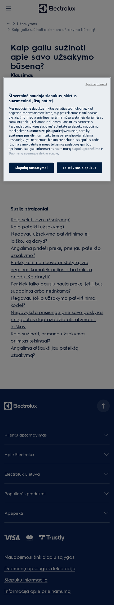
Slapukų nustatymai (31, 168)
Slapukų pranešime (86, 149)
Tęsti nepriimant (96, 84)
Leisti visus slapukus (79, 168)
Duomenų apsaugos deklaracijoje (33, 153)
